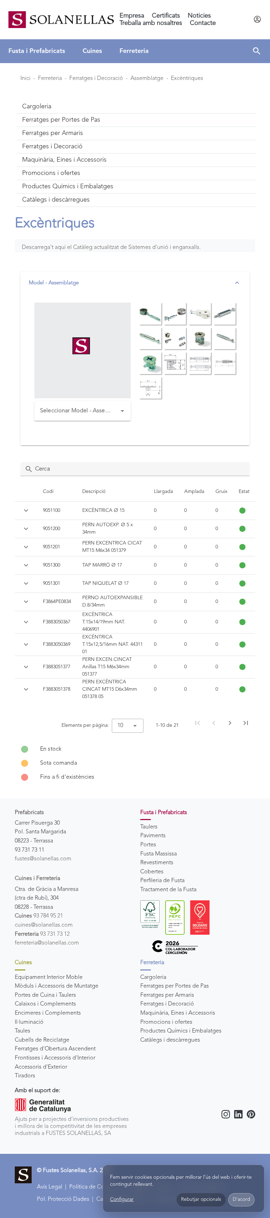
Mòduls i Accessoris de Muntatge (56, 986)
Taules (22, 1031)
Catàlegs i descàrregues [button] (56, 200)
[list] (135, 763)
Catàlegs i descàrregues (170, 1040)
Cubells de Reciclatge (42, 1040)
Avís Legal (49, 1187)
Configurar (122, 1199)
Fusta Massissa (158, 854)
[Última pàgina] (245, 723)
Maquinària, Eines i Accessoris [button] (64, 160)
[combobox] (82, 411)
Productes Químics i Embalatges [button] (67, 186)
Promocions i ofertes (166, 1022)
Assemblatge (146, 78)
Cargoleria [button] (36, 106)
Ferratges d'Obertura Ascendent (55, 1049)
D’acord (241, 1199)
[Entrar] (257, 19)
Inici (25, 78)
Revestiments (156, 863)
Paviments (153, 836)
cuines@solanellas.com (44, 925)
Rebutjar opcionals (201, 1199)
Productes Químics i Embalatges (180, 1031)
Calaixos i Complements (45, 1004)
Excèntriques (187, 78)
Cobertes (151, 872)
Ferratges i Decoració (96, 78)
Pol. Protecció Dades (63, 1199)
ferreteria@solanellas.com (47, 943)
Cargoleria (153, 977)
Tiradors (25, 1076)
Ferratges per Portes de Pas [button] (61, 120)
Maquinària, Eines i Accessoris (177, 1013)
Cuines (92, 51)
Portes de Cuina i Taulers (45, 995)
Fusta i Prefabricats (36, 51)
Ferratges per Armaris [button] (52, 133)
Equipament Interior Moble (49, 977)
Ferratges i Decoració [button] (52, 146)
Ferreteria (134, 51)
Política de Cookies (93, 1187)
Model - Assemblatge (54, 283)
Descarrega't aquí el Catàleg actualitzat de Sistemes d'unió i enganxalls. (111, 247)
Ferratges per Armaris (167, 995)
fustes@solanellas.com (43, 859)
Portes (148, 845)
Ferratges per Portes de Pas (174, 986)
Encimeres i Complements (48, 1013)
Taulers (149, 827)
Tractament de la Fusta (168, 890)
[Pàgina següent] (230, 723)
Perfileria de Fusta (162, 881)
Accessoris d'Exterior (41, 1067)
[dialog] (183, 1189)
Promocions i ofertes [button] (51, 173)
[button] (257, 51)
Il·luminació (29, 1022)
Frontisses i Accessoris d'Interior (55, 1058)
